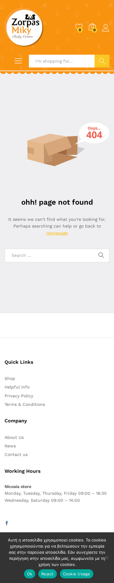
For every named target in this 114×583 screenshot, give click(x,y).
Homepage (57, 233)
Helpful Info (17, 386)
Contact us (16, 454)
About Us (14, 437)
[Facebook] (7, 523)
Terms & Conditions (25, 404)
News (10, 445)
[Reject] (106, 558)
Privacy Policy (19, 395)
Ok (30, 573)
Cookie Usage (76, 573)
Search (102, 61)
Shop (10, 378)
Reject (47, 573)
